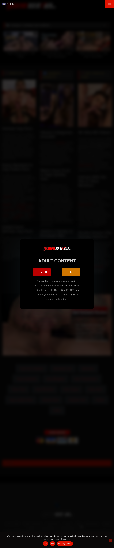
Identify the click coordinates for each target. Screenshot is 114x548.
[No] (110, 540)
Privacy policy (64, 543)
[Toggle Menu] (109, 4)
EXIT (71, 272)
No (52, 543)
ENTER (43, 272)
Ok (45, 543)
